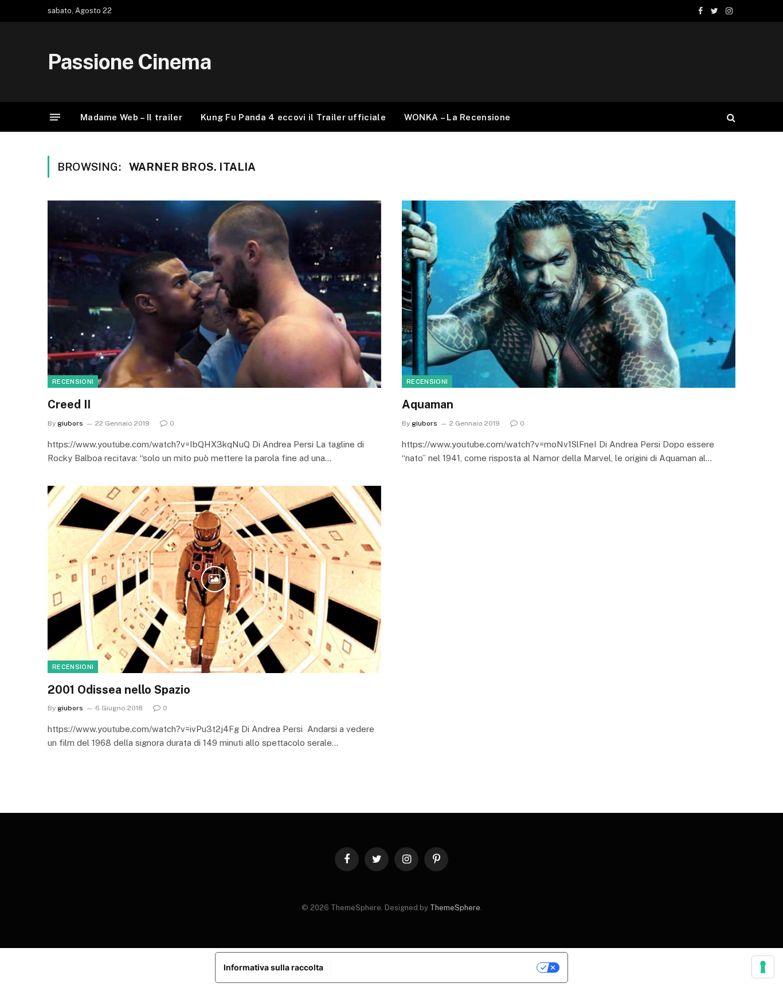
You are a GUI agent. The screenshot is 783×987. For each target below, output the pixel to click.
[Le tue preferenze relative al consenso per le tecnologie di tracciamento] (763, 967)
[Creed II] (214, 294)
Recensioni (72, 381)
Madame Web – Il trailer (131, 117)
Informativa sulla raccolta (273, 967)
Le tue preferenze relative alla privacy (435, 967)
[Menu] (55, 117)
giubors (70, 423)
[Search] (730, 117)
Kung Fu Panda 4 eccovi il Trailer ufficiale (293, 117)
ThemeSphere (455, 907)
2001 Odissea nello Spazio (119, 690)
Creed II (69, 404)
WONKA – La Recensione (457, 117)
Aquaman (427, 404)
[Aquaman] (568, 294)
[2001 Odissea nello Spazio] (214, 579)
